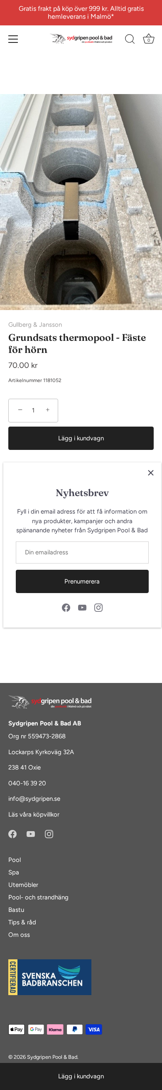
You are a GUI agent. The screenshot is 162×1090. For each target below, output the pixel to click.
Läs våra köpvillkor (33, 814)
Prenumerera (82, 581)
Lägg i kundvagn (81, 1076)
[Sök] (130, 40)
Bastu (16, 910)
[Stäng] (151, 473)
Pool (14, 860)
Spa (13, 872)
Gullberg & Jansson (35, 324)
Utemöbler (23, 885)
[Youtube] (82, 607)
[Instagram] (98, 607)
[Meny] (13, 39)
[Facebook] (66, 607)
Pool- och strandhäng (38, 897)
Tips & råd (22, 922)
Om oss (19, 935)
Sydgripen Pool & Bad (52, 1057)
